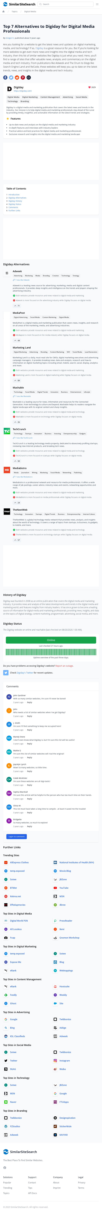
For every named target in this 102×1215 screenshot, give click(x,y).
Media (37, 276)
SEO (68, 352)
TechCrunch (19, 429)
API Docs (32, 1193)
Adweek (17, 271)
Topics (14, 11)
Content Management (50, 97)
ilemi (62, 929)
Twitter (13, 1060)
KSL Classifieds (17, 1036)
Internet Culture (89, 514)
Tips (30, 1187)
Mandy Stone (19, 736)
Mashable (18, 387)
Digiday (39, 48)
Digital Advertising (20, 317)
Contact (32, 1182)
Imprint (57, 1187)
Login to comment (17, 836)
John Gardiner (19, 695)
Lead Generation (91, 352)
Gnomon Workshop (69, 937)
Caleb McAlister (20, 778)
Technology (13, 101)
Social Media (81, 97)
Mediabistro (20, 468)
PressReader (66, 920)
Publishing (78, 472)
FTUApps (64, 1102)
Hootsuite (64, 986)
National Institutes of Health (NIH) (77, 862)
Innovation (54, 392)
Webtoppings (66, 970)
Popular (7, 1182)
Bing (12, 1027)
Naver (13, 1102)
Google (13, 1019)
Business (64, 392)
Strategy (76, 276)
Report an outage (64, 665)
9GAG (13, 1069)
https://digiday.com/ (23, 91)
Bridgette (17, 819)
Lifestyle (87, 392)
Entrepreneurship (70, 433)
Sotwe (13, 879)
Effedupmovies (17, 904)
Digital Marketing (30, 97)
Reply (29, 702)
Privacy (81, 1182)
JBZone (63, 879)
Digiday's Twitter (25, 672)
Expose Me (15, 962)
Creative (55, 276)
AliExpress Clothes (19, 862)
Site (61, 1003)
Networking (67, 472)
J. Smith (16, 723)
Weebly (63, 994)
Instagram (65, 1060)
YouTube (64, 887)
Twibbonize (65, 1019)
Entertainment (76, 392)
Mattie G (17, 750)
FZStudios (15, 1126)
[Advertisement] (51, 161)
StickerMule (65, 1126)
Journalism (25, 472)
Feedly (13, 994)
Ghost (13, 1003)
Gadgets (82, 433)
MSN (62, 896)
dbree (62, 904)
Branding (25, 101)
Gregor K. (10, 38)
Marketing (29, 276)
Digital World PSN (19, 920)
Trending (7, 1187)
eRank (13, 970)
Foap (12, 937)
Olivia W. (17, 805)
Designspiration (67, 1117)
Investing (57, 433)
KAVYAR (64, 1134)
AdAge (63, 1027)
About (56, 1182)
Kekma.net (15, 896)
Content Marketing (49, 317)
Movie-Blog (65, 870)
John (15, 709)
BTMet (13, 887)
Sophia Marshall (20, 792)
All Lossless (16, 929)
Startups (28, 433)
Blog (62, 962)
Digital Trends (42, 392)
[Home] (3, 11)
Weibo (63, 1069)
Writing (34, 472)
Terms (81, 1187)
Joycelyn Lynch (19, 764)
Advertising (68, 97)
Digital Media (30, 11)
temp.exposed (17, 870)
